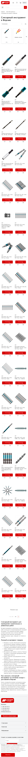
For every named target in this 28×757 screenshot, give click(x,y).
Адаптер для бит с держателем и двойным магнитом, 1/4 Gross (20, 102)
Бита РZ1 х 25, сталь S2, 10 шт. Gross (20, 287)
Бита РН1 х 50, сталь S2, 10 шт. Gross (7, 347)
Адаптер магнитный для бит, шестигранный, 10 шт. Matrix (20, 70)
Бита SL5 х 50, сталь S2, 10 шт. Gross (20, 225)
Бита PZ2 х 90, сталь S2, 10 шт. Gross (7, 560)
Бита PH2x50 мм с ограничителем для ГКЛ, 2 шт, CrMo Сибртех (6, 226)
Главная (3, 12)
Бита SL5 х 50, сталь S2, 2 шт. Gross (20, 164)
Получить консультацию (9, 716)
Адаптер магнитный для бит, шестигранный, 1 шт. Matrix (7, 165)
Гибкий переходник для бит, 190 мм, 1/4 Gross (20, 134)
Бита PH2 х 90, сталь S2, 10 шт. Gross (7, 438)
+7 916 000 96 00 (5, 708)
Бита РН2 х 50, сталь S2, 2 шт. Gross (20, 530)
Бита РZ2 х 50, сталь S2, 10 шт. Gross (20, 408)
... (17, 11)
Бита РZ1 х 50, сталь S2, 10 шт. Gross (20, 591)
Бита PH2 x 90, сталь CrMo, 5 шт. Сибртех (20, 438)
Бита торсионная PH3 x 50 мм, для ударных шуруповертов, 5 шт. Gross (7, 469)
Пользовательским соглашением (7, 748)
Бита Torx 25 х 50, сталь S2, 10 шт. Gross (20, 195)
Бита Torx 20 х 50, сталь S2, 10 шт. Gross (20, 257)
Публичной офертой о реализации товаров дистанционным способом (13, 751)
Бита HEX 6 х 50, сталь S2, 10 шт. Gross (7, 591)
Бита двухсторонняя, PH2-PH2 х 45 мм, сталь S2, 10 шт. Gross (20, 469)
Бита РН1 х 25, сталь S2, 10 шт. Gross (20, 317)
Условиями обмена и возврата (17, 749)
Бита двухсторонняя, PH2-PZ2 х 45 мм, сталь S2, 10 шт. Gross (20, 561)
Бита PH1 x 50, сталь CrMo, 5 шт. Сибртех (20, 378)
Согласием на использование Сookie (8, 750)
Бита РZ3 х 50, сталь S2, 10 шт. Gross (7, 530)
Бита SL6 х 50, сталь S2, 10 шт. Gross (6, 317)
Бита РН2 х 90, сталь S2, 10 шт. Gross (7, 378)
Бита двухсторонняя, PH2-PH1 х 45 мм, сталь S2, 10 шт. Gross (20, 348)
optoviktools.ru (10, 745)
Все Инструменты (11, 12)
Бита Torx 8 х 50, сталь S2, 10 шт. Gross (7, 500)
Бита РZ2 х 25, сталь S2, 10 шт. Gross (7, 408)
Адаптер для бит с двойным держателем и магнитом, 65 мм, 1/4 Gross (7, 70)
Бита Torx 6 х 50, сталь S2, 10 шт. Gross (7, 195)
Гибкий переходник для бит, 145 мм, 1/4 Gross (7, 134)
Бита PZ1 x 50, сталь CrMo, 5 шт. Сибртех (20, 500)
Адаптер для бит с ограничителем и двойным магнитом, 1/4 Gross (7, 103)
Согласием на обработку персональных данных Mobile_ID (12, 746)
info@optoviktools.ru (6, 712)
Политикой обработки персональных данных (10, 747)
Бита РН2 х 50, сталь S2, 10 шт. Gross (7, 287)
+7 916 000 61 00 (5, 710)
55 (15, 616)
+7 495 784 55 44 (5, 707)
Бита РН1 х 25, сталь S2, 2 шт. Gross (7, 257)
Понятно (7, 755)
